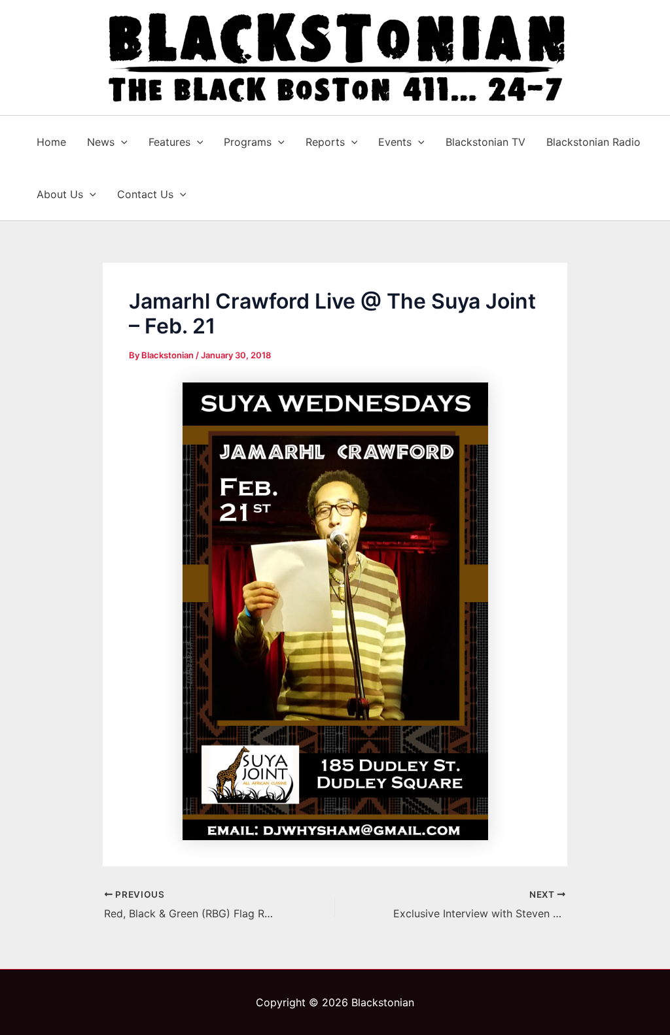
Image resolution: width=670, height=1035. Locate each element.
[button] (121, 142)
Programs (248, 141)
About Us (60, 194)
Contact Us (145, 194)
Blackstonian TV (485, 141)
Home (51, 141)
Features (169, 141)
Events (395, 141)
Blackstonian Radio (593, 141)
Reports (325, 141)
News (101, 141)
